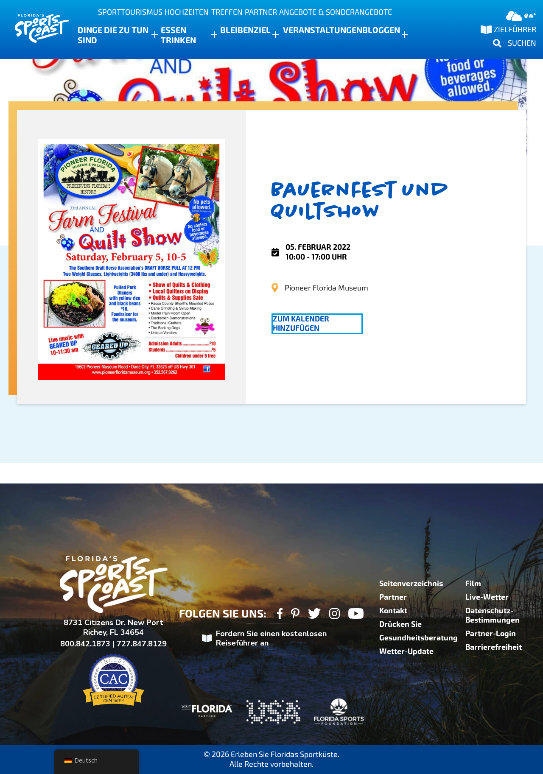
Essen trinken (178, 35)
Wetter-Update (406, 651)
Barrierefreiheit (493, 647)
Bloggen (381, 30)
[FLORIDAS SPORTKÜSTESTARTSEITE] (34, 29)
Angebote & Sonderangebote (335, 12)
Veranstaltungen (322, 30)
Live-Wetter (487, 597)
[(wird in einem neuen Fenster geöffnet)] (280, 614)
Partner (261, 12)
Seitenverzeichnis (411, 583)
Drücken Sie (400, 624)
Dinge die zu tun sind (113, 35)
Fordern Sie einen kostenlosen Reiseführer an (271, 638)
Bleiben (237, 30)
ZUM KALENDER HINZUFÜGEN (301, 323)
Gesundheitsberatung (418, 638)
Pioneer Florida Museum (326, 287)
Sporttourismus (130, 12)
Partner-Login (490, 633)
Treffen (227, 12)
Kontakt (393, 610)
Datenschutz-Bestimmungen (492, 615)
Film (473, 583)
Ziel (262, 30)
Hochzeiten (187, 12)
